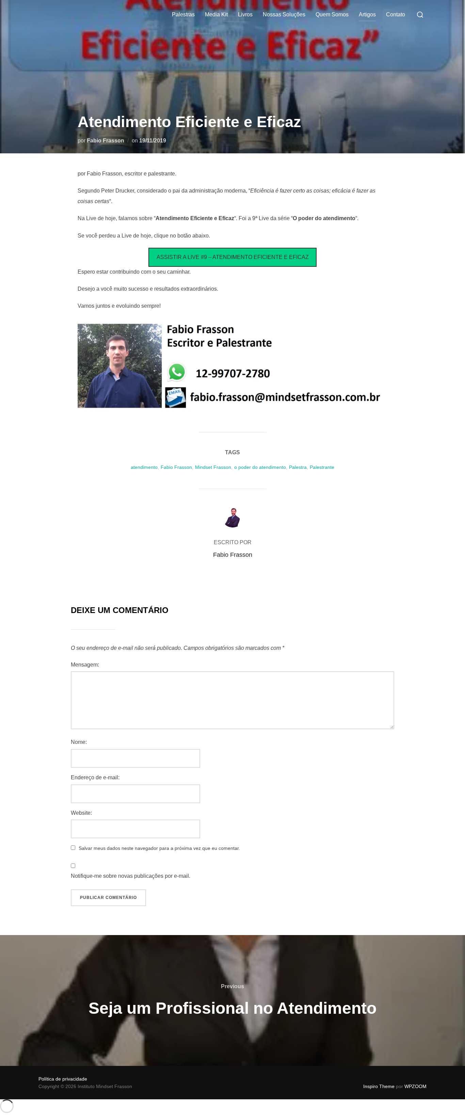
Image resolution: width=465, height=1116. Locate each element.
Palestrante (322, 467)
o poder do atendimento (260, 467)
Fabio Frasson (105, 140)
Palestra (298, 467)
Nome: (79, 742)
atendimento (144, 467)
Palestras (183, 14)
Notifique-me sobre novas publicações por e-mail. (130, 876)
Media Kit (216, 14)
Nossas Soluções (284, 14)
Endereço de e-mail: (95, 777)
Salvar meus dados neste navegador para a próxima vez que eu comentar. (159, 848)
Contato (395, 14)
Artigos (367, 14)
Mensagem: (85, 665)
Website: (81, 813)
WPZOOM (415, 1086)
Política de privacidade (62, 1079)
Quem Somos (332, 14)
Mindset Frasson (213, 467)
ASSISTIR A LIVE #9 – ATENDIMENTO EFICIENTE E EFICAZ (233, 257)
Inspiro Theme (379, 1086)
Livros (245, 14)
